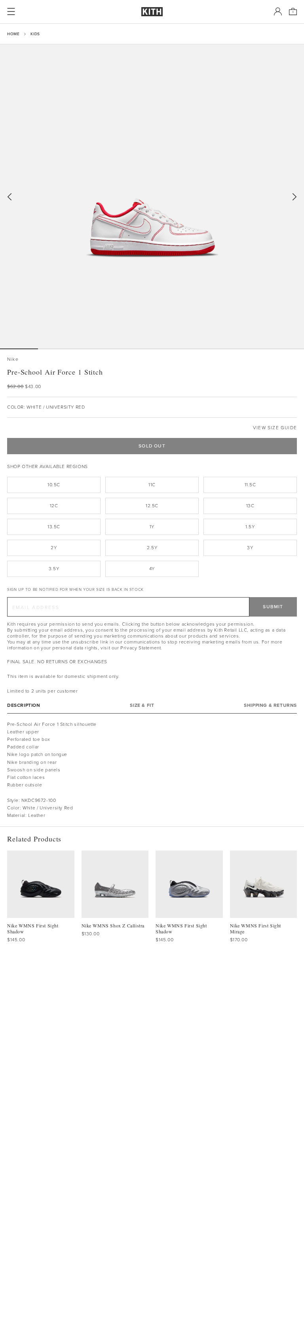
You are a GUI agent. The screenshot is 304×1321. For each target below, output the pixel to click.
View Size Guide (275, 428)
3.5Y (54, 568)
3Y (250, 547)
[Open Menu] (11, 11)
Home (13, 34)
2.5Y (152, 547)
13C (250, 505)
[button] (57, 348)
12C (54, 505)
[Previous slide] (9, 197)
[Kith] (152, 11)
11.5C (250, 484)
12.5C (152, 505)
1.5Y (250, 526)
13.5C (54, 526)
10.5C (54, 484)
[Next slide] (294, 197)
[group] (152, 196)
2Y (54, 547)
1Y (152, 526)
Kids (35, 34)
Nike (13, 359)
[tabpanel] (152, 770)
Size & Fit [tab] (142, 705)
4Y (152, 568)
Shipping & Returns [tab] (270, 705)
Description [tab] (23, 705)
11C (152, 484)
